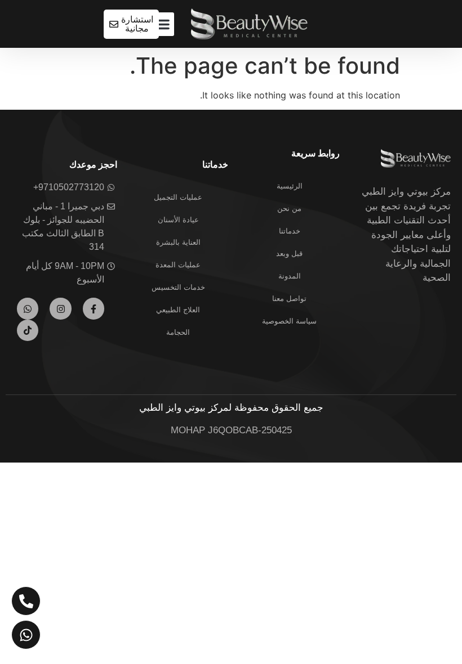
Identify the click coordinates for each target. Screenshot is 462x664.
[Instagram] (60, 308)
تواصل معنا (289, 298)
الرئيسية (290, 186)
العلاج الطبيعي (178, 310)
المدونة (289, 276)
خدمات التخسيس (178, 287)
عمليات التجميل (178, 197)
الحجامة (178, 332)
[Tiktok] (27, 330)
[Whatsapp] (27, 308)
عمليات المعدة (178, 265)
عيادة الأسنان (178, 220)
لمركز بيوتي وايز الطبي (185, 407)
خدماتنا (289, 231)
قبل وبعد (289, 253)
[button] (162, 24)
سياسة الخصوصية (289, 321)
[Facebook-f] (93, 308)
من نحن (289, 208)
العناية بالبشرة (178, 242)
